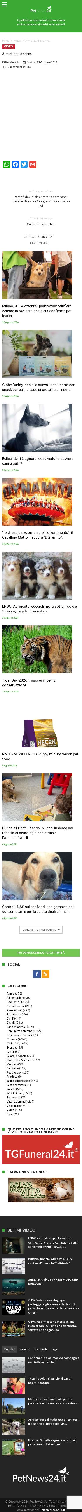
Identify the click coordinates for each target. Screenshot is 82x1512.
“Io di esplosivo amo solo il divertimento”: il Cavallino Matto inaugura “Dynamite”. (37, 534)
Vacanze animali (17, 1101)
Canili (10, 1018)
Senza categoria (17, 1085)
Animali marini (15, 1006)
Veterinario (14, 1105)
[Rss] (45, 974)
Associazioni (14, 1010)
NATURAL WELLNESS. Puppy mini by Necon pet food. (40, 756)
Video (17, 40)
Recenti (24, 1349)
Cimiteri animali (16, 1026)
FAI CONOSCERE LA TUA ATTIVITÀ (41, 953)
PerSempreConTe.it (52, 1510)
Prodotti (12, 1076)
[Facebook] (37, 974)
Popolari (9, 1349)
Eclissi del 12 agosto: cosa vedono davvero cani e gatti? (37, 461)
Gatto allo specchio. (41, 221)
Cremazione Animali (19, 1035)
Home (5, 40)
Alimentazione (16, 997)
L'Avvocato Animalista (20, 1060)
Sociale (11, 1089)
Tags (54, 1349)
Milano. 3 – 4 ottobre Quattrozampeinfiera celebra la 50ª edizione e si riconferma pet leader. (37, 311)
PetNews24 (12, 62)
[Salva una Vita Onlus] (41, 1180)
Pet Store (13, 1068)
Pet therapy (14, 1072)
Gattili (10, 1051)
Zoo (9, 1114)
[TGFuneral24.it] (41, 1137)
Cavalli (11, 1022)
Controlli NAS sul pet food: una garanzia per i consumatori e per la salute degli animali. (38, 909)
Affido (10, 993)
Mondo (11, 1064)
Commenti (40, 1349)
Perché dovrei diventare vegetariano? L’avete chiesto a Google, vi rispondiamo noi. (41, 198)
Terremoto (14, 1097)
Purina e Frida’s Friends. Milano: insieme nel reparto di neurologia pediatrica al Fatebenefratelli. (37, 833)
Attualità (12, 1014)
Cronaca (12, 1039)
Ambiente (13, 1002)
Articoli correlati (39, 236)
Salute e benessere (18, 1080)
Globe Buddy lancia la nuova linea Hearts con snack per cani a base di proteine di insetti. (38, 387)
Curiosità (12, 1043)
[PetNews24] (41, 5)
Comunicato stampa (19, 1031)
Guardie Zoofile (16, 1056)
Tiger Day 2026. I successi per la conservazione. (29, 682)
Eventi (10, 1047)
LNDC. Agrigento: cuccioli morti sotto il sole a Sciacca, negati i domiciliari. (39, 608)
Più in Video (39, 242)
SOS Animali (14, 1093)
